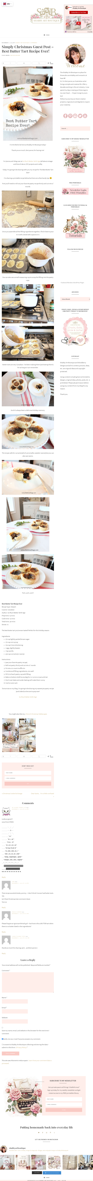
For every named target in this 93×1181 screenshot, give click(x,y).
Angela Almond (17, 911)
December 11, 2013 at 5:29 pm (20, 809)
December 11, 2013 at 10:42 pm (20, 937)
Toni (13, 881)
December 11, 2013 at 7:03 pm (20, 883)
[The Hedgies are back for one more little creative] (7, 1162)
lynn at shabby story (18, 936)
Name (4, 998)
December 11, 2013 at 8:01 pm (20, 913)
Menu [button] (48, 35)
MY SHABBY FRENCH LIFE (19, 807)
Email (4, 1008)
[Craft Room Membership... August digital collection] (54, 1162)
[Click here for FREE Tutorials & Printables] (75, 225)
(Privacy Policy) (21, 1047)
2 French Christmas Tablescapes (36, 714)
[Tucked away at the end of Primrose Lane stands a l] (38, 1162)
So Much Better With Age (31, 161)
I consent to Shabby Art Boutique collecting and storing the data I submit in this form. (25, 1046)
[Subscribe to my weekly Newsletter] (75, 173)
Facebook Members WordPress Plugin (72, 282)
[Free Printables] (75, 191)
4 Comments (33, 42)
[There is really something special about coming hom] (70, 1162)
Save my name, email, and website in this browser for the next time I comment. (25, 1032)
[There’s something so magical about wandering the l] (85, 1162)
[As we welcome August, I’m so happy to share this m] (23, 1162)
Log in (64, 1180)
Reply (4, 877)
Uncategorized (15, 55)
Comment (6, 970)
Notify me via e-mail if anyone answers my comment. (22, 1039)
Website (5, 1018)
